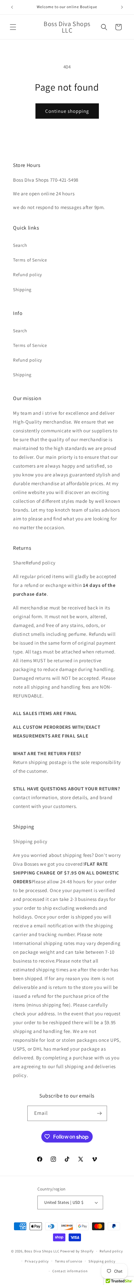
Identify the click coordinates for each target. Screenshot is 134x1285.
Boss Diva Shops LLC (41, 1251)
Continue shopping (67, 111)
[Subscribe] (99, 1113)
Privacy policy (37, 1261)
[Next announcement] (122, 7)
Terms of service (68, 1261)
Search (20, 245)
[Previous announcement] (12, 7)
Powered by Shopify (77, 1251)
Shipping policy (101, 1261)
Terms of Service (30, 260)
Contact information (69, 1271)
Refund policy (27, 274)
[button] (13, 27)
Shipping (22, 289)
